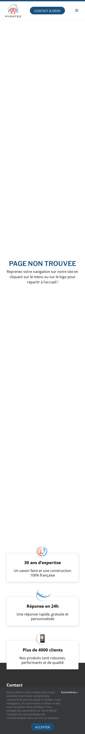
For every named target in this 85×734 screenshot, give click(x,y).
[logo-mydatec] (13, 3)
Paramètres (69, 692)
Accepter (42, 727)
